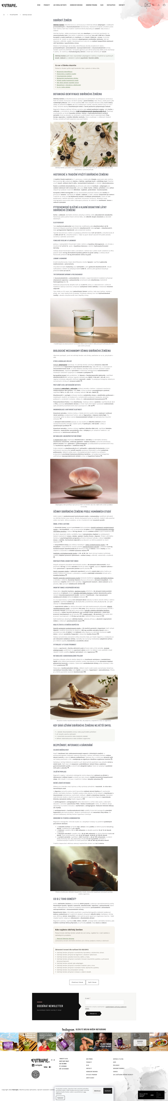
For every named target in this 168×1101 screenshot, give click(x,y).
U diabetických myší (60, 440)
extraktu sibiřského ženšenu (103, 578)
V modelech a (65, 388)
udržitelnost (90, 1078)
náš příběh (89, 1059)
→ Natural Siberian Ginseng (64, 938)
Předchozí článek (77, 982)
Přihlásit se (93, 1013)
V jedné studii (87, 614)
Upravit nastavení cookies (46, 1090)
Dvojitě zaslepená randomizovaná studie (67, 628)
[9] (91, 568)
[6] (101, 455)
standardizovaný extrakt (91, 546)
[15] (67, 665)
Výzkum (60, 365)
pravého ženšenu (59, 575)
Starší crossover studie (61, 571)
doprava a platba (118, 1059)
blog (87, 1065)
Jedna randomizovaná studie (95, 545)
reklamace (116, 1065)
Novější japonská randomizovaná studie (66, 578)
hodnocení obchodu (92, 1071)
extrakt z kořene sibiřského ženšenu (97, 610)
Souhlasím (108, 1091)
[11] (81, 613)
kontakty (89, 1068)
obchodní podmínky (118, 1068)
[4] (78, 432)
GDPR (114, 1062)
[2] (81, 380)
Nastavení (60, 1098)
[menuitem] (38, 5)
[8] (88, 550)
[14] (96, 651)
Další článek (92, 982)
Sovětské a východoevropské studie (65, 553)
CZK (147, 5)
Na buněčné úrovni (59, 375)
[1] (92, 372)
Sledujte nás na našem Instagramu (91, 1029)
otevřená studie (80, 591)
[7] (113, 531)
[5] (84, 445)
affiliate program (91, 1074)
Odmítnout (97, 1091)
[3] (60, 418)
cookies (115, 1071)
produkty (89, 1062)
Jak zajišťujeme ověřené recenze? (123, 1074)
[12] (83, 620)
